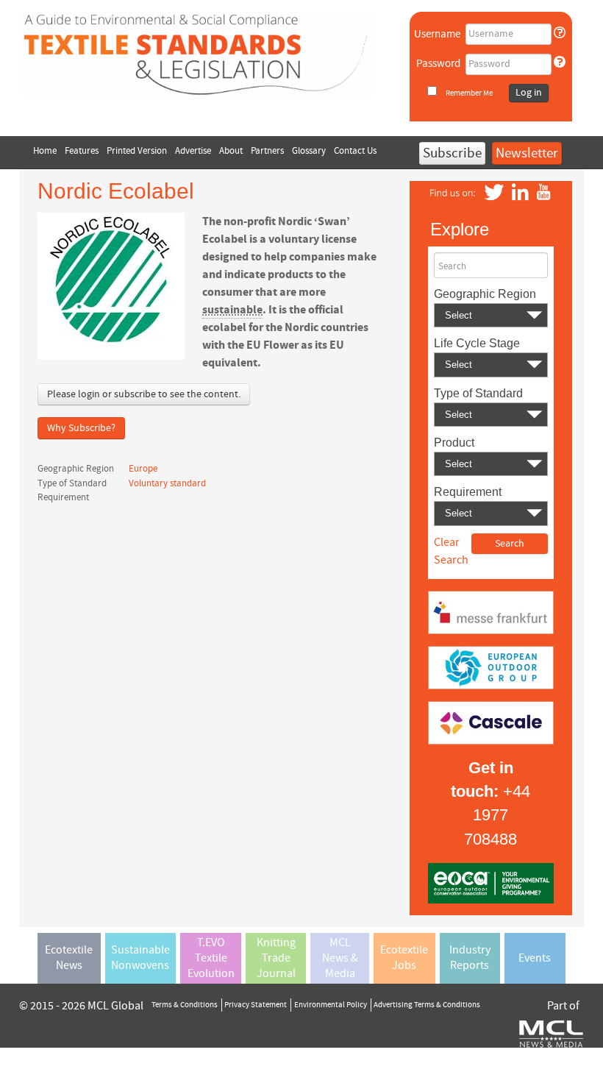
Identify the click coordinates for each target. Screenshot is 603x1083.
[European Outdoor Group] (491, 666)
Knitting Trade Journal (276, 958)
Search (452, 266)
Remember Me (469, 93)
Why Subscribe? (81, 428)
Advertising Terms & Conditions (427, 1005)
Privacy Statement (255, 1005)
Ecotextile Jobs (404, 957)
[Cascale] (491, 721)
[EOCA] (491, 882)
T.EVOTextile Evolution (211, 958)
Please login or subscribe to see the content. (143, 394)
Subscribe (452, 153)
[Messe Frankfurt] (491, 611)
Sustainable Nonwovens (140, 957)
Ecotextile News (69, 957)
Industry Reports (469, 957)
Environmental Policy (330, 1005)
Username (437, 34)
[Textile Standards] (197, 53)
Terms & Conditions (184, 1005)
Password (438, 64)
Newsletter (527, 153)
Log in (528, 92)
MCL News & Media (340, 958)
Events (534, 958)
